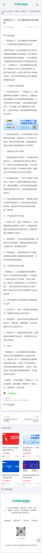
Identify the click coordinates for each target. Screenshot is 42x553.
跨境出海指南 (21, 545)
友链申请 (7, 520)
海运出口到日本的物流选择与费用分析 (10, 448)
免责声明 (16, 520)
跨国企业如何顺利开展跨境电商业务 (31, 476)
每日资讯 (10, 11)
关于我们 (34, 520)
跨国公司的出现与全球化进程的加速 (10, 476)
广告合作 (25, 520)
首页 (4, 11)
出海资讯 (17, 11)
